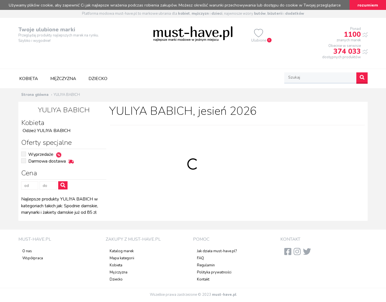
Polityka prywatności (214, 272)
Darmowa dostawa (47, 161)
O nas (27, 251)
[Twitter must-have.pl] (308, 253)
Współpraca (32, 258)
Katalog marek (122, 251)
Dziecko (97, 79)
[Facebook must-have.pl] (289, 253)
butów (260, 13)
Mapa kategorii (122, 258)
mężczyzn (200, 13)
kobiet (184, 13)
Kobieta (28, 79)
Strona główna (35, 94)
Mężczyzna (63, 79)
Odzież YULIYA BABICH (46, 131)
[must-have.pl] (193, 33)
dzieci (216, 13)
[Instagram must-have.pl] (298, 253)
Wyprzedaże (40, 154)
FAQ (200, 258)
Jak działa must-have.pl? (217, 251)
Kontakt (203, 279)
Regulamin (206, 265)
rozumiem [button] (367, 5)
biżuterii (275, 13)
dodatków (294, 13)
